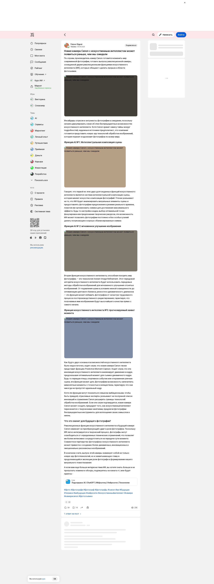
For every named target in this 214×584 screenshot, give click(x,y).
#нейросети (91, 493)
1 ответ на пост (71, 513)
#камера (128, 493)
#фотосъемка (85, 496)
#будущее (124, 490)
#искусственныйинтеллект (111, 493)
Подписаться (131, 45)
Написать (168, 34)
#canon (111, 490)
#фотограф (88, 490)
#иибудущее (79, 493)
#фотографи (77, 490)
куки (43, 579)
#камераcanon (71, 496)
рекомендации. (36, 248)
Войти (181, 34)
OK (55, 579)
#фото (67, 490)
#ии (117, 490)
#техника (68, 493)
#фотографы (101, 490)
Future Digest (76, 44)
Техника (73, 47)
